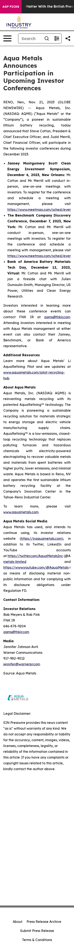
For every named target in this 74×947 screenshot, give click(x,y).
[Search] (47, 38)
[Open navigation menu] (7, 38)
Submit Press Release (37, 931)
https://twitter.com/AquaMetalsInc (35, 556)
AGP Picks (10, 6)
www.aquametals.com (20, 512)
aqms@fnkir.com (57, 317)
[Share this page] (68, 38)
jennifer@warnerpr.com (21, 664)
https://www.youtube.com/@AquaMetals (36, 567)
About (17, 922)
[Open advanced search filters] (56, 38)
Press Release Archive (44, 922)
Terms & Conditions (37, 940)
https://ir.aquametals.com (41, 538)
